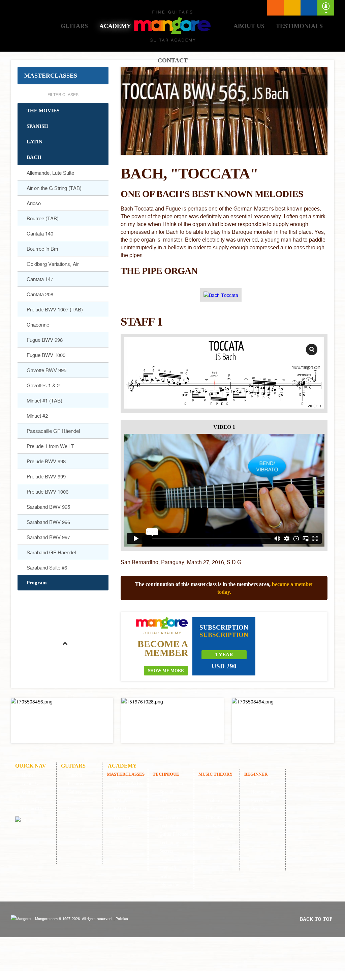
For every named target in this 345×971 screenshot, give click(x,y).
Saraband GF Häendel (51, 552)
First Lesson (262, 783)
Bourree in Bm (42, 248)
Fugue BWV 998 (45, 339)
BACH (34, 157)
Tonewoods (78, 800)
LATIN (34, 141)
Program (37, 582)
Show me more (166, 670)
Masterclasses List (275, 8)
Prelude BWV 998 (46, 461)
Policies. (122, 918)
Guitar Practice (173, 834)
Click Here (62, 720)
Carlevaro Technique (169, 821)
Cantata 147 (40, 279)
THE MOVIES (43, 110)
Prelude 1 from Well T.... (53, 446)
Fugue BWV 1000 (46, 355)
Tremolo (167, 867)
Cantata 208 (40, 294)
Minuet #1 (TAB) (44, 400)
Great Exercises (174, 808)
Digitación (169, 884)
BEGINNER (256, 774)
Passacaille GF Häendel (53, 431)
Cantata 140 (40, 233)
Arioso (34, 203)
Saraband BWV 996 (48, 522)
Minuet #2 (37, 415)
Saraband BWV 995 (48, 506)
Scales (165, 876)
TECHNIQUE (166, 774)
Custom (75, 775)
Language (292, 8)
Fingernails (170, 859)
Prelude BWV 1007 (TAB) (55, 309)
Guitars (74, 26)
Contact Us (32, 808)
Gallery (75, 792)
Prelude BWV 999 (46, 476)
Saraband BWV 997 (48, 537)
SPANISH (37, 126)
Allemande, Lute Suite (50, 172)
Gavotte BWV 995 (46, 370)
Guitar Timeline (213, 813)
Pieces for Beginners (260, 804)
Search (309, 8)
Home (36, 26)
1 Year (224, 654)
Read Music (216, 783)
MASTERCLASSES (50, 75)
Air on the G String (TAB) (54, 188)
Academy (115, 26)
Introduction (171, 783)
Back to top (316, 919)
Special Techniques (170, 796)
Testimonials (299, 26)
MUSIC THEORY (215, 774)
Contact (173, 60)
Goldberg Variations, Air (53, 264)
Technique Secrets (169, 847)
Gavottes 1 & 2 (43, 385)
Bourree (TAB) (43, 218)
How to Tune (263, 792)
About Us (248, 26)
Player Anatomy (214, 796)
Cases (73, 808)
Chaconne (38, 324)
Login (325, 8)
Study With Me (219, 825)
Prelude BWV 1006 (47, 491)
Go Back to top (65, 659)
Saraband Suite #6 (47, 567)
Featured (76, 783)
